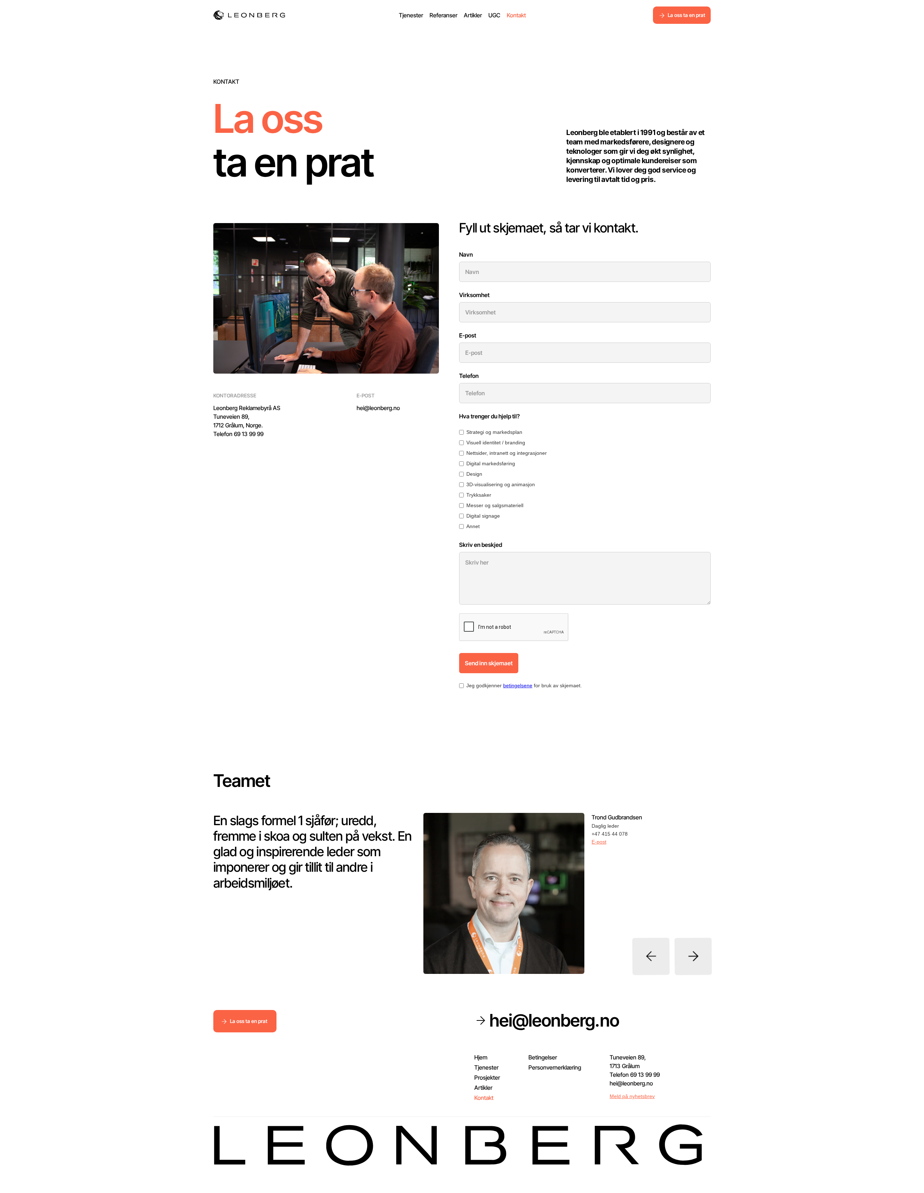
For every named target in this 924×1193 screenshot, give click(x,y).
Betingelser (542, 1057)
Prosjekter (487, 1077)
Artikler (473, 15)
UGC (494, 15)
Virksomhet (474, 295)
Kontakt (516, 15)
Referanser (443, 15)
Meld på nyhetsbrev (632, 1096)
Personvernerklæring (554, 1067)
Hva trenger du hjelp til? (489, 416)
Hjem (480, 1057)
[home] (249, 15)
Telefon (469, 375)
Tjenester (411, 15)
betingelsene (517, 685)
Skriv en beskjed (480, 544)
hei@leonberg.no (378, 408)
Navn (466, 254)
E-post (467, 335)
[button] (651, 956)
